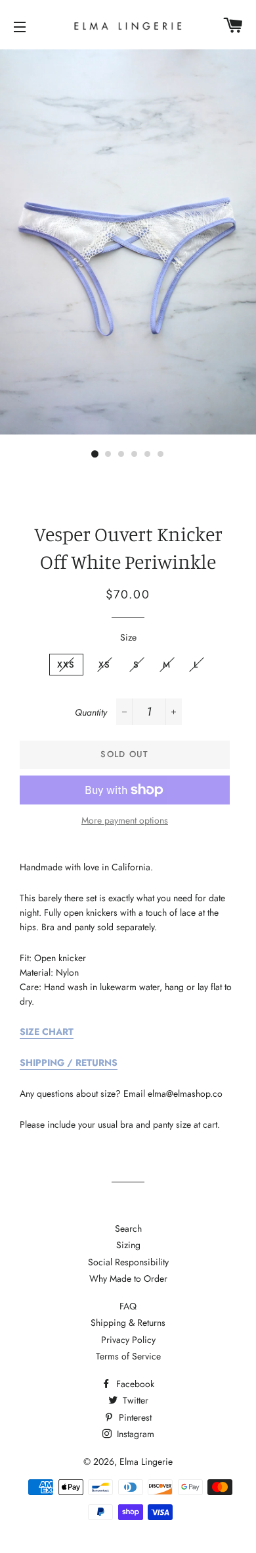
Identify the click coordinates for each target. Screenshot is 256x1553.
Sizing (128, 1244)
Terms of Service (128, 1356)
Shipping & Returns (128, 1322)
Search (128, 1228)
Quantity (91, 712)
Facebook (134, 1383)
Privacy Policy (128, 1339)
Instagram (134, 1433)
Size (128, 637)
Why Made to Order (128, 1278)
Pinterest (134, 1417)
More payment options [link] (124, 820)
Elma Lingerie (146, 1461)
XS (104, 664)
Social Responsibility (128, 1262)
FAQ (128, 1306)
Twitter (134, 1400)
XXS (66, 664)
